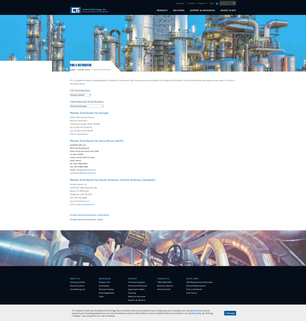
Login (211, 3)
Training (132, 293)
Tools (101, 296)
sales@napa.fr (82, 134)
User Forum (191, 293)
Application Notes (136, 289)
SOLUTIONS (178, 10)
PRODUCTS (162, 10)
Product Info (104, 282)
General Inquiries (165, 286)
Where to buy (84, 70)
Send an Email (164, 289)
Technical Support (136, 282)
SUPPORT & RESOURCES (202, 10)
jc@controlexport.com (85, 204)
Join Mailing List (77, 289)
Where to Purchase (136, 296)
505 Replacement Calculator (199, 282)
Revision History (106, 289)
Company (180, 3)
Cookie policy (195, 313)
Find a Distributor (194, 289)
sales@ (79, 170)
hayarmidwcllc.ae (89, 170)
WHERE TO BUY (228, 10)
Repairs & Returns (136, 300)
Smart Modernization (196, 286)
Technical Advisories (137, 286)
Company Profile (77, 282)
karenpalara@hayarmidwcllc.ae (83, 173)
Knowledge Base (106, 293)
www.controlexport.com (79, 201)
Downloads (104, 286)
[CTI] (89, 10)
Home (72, 70)
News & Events (77, 286)
